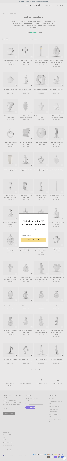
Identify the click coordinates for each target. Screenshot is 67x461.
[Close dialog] (46, 215)
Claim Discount (33, 240)
